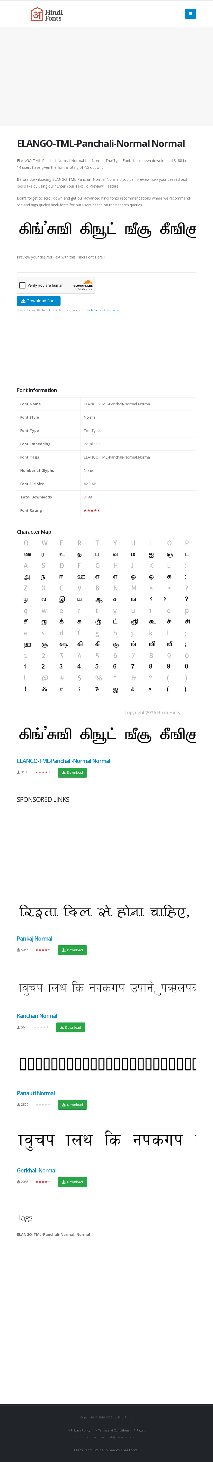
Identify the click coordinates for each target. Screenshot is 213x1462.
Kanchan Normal (37, 1015)
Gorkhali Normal (36, 1170)
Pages (141, 1430)
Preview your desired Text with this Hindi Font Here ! (61, 257)
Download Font (40, 301)
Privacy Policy (80, 1430)
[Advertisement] (106, 76)
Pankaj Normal (34, 938)
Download (74, 772)
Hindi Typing (93, 1450)
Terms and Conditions (104, 310)
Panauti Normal (36, 1093)
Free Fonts (129, 1450)
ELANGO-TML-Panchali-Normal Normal (63, 761)
